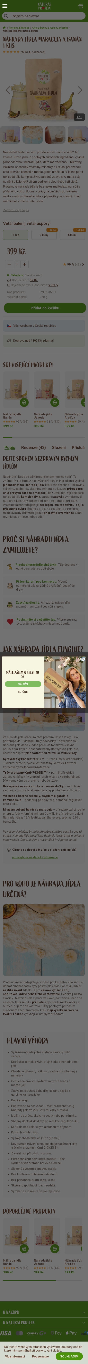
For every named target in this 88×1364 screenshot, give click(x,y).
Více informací (15, 1356)
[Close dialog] (83, 659)
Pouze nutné (40, 1356)
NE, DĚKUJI (23, 691)
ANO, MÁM (23, 684)
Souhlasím (69, 1356)
